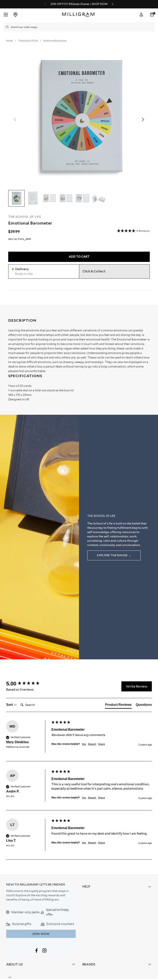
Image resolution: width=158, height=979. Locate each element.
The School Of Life (24, 216)
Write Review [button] (136, 686)
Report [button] (92, 743)
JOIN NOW (41, 933)
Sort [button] (10, 704)
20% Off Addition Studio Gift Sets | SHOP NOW (79, 4)
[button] (152, 14)
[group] (27, 683)
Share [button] (101, 743)
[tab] (118, 706)
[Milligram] (79, 15)
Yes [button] (84, 743)
